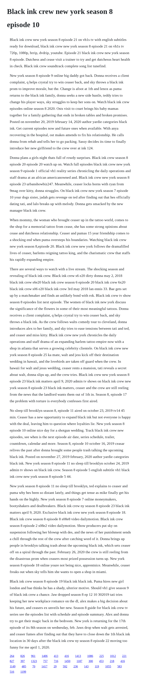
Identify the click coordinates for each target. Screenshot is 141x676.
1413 (78, 655)
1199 (23, 671)
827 (12, 661)
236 (75, 666)
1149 (12, 666)
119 (97, 666)
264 (12, 655)
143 (86, 666)
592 (65, 666)
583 (119, 666)
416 (66, 655)
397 (22, 661)
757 (45, 661)
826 (22, 655)
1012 (113, 655)
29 (55, 666)
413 (56, 655)
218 (112, 661)
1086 (90, 655)
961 (33, 655)
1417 (44, 666)
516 (12, 671)
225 (101, 655)
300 (90, 661)
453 (101, 661)
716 (56, 661)
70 (33, 666)
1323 (34, 661)
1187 (79, 661)
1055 (108, 666)
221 (124, 655)
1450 (67, 661)
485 (24, 666)
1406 (45, 655)
